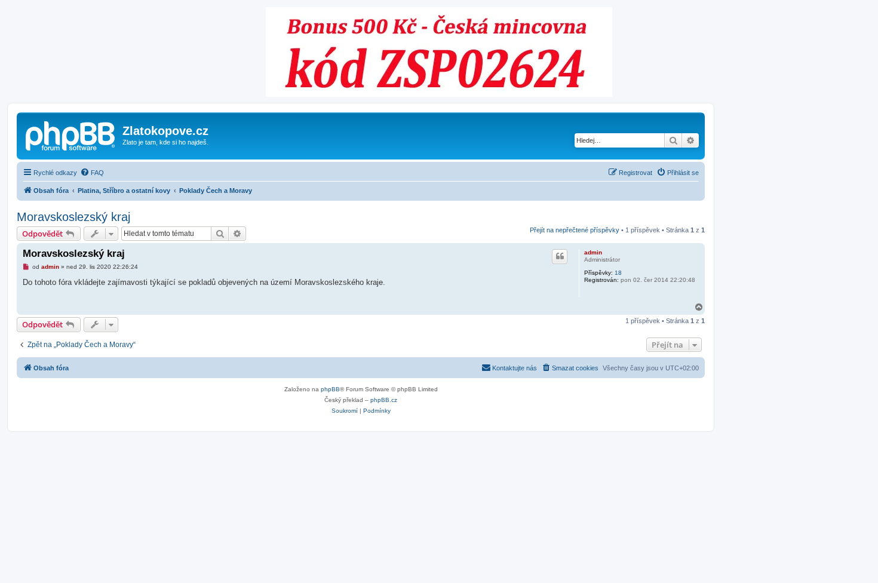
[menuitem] (92, 172)
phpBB (330, 389)
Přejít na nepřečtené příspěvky (574, 230)
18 (618, 272)
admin (593, 252)
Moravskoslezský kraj (73, 216)
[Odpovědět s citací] (559, 256)
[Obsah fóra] (71, 134)
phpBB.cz (383, 400)
